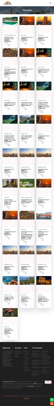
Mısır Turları (45, 354)
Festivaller (45, 353)
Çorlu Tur (8, 3)
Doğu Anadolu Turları (46, 368)
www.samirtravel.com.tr (9, 381)
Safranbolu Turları (47, 362)
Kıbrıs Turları (35, 353)
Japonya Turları (36, 351)
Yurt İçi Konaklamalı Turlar (27, 358)
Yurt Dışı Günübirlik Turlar (26, 364)
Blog (17, 354)
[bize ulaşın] (52, 399)
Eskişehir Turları (46, 363)
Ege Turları (45, 373)
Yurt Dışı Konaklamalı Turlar (27, 369)
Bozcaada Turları (36, 371)
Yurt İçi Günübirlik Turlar (26, 353)
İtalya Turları (45, 351)
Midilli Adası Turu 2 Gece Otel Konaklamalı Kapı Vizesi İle (43, 234)
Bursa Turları (45, 360)
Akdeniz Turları (36, 374)
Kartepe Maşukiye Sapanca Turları (46, 357)
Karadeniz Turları (46, 371)
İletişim (17, 356)
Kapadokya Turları (37, 367)
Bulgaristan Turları (37, 354)
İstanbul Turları (36, 362)
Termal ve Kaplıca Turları (37, 364)
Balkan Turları (36, 356)
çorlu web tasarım (27, 398)
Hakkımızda (18, 353)
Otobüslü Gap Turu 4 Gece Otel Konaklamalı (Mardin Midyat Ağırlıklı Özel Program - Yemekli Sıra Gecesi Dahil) (27, 235)
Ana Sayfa (18, 351)
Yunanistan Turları (37, 360)
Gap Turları (35, 373)
